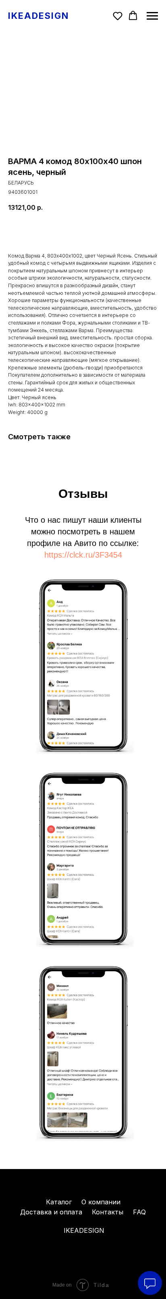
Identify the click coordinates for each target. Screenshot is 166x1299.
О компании (100, 1202)
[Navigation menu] (152, 16)
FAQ (139, 1212)
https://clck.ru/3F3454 (83, 554)
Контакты (107, 1212)
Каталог (59, 1202)
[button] (117, 15)
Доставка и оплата (51, 1212)
